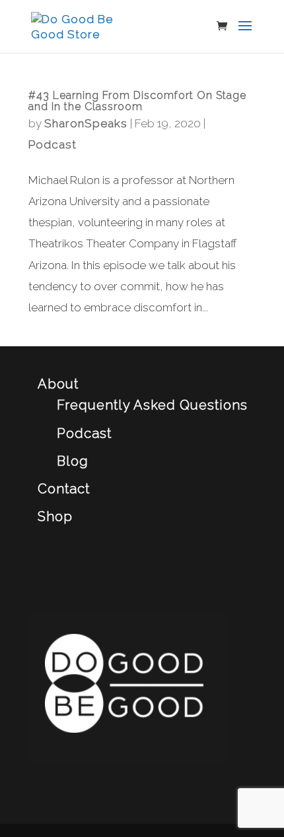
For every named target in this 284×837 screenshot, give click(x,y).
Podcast (52, 144)
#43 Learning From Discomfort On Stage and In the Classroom (137, 101)
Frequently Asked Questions (152, 405)
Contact (64, 489)
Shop (55, 516)
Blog (73, 461)
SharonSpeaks (85, 123)
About (58, 384)
